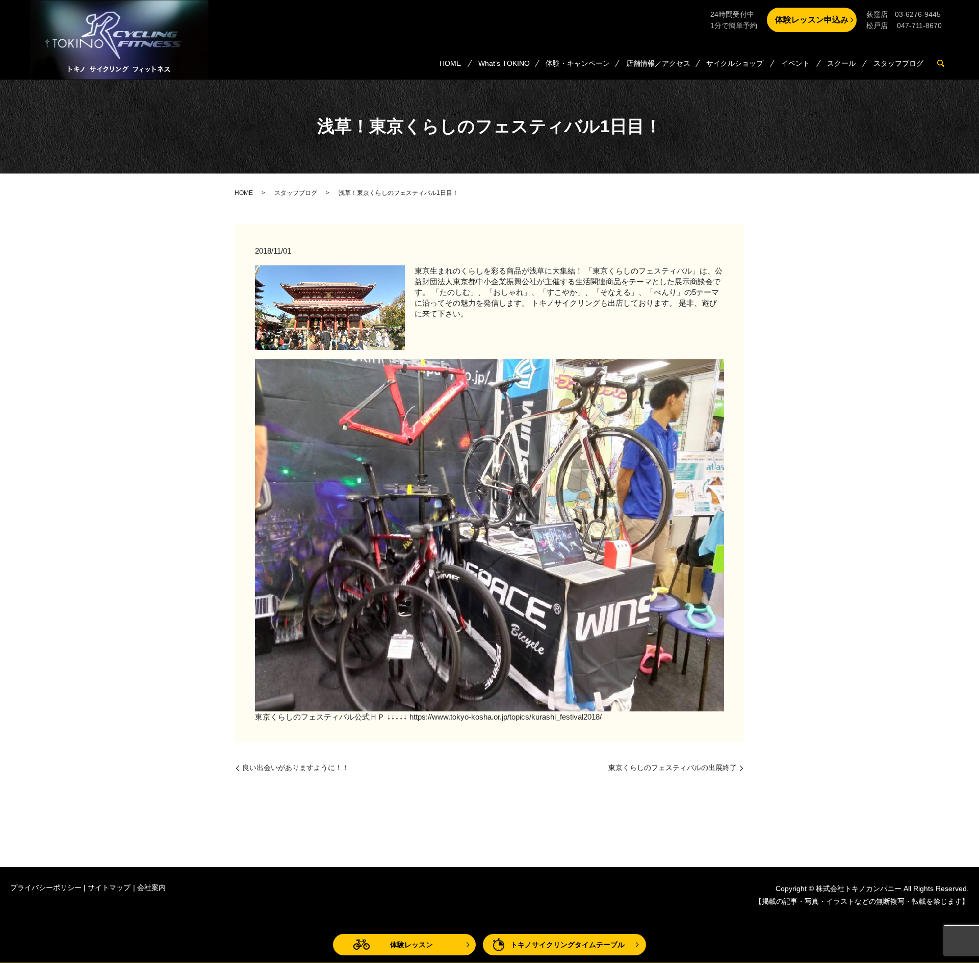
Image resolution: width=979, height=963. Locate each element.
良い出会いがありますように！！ (295, 767)
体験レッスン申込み (811, 19)
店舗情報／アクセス (658, 63)
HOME (450, 63)
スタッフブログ (898, 63)
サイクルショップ (734, 63)
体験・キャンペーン (578, 63)
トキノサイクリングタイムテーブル (567, 945)
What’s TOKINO (504, 63)
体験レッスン (411, 945)
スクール (841, 63)
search (945, 64)
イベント (795, 63)
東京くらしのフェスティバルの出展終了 (672, 767)
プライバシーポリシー (46, 887)
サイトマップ (109, 887)
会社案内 (151, 887)
